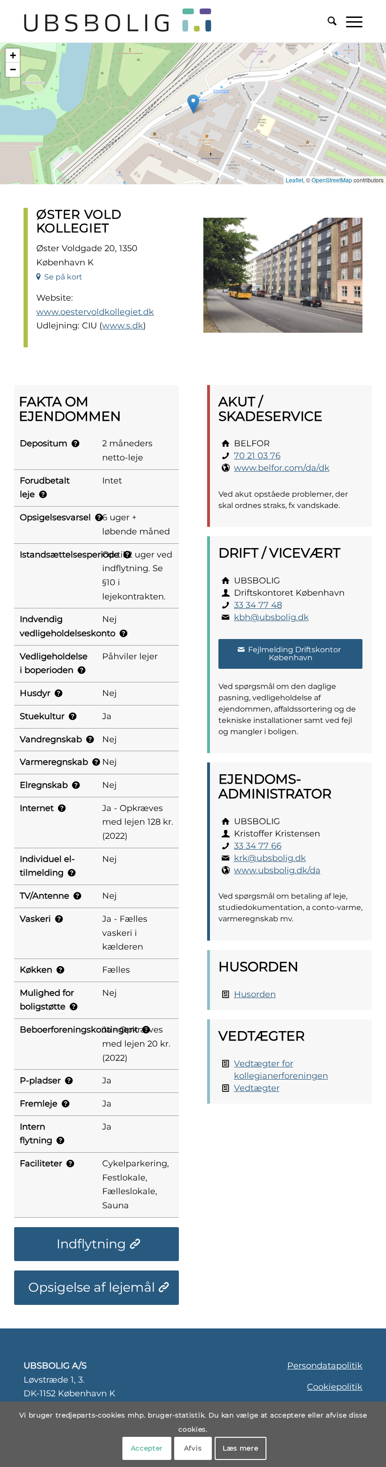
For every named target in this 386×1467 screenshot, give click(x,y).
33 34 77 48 (258, 605)
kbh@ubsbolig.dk (271, 617)
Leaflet (294, 180)
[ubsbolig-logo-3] (142, 21)
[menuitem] (327, 21)
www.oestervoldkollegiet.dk (95, 312)
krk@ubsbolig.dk (270, 858)
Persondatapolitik (324, 1365)
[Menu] (349, 21)
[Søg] (327, 21)
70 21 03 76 (257, 456)
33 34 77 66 (257, 846)
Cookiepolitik (334, 1387)
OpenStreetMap (332, 180)
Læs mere (240, 1448)
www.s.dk (122, 325)
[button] (193, 104)
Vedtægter (257, 1088)
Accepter (147, 1448)
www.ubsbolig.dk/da (277, 870)
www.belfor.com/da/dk (282, 468)
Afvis (193, 1448)
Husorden (255, 994)
